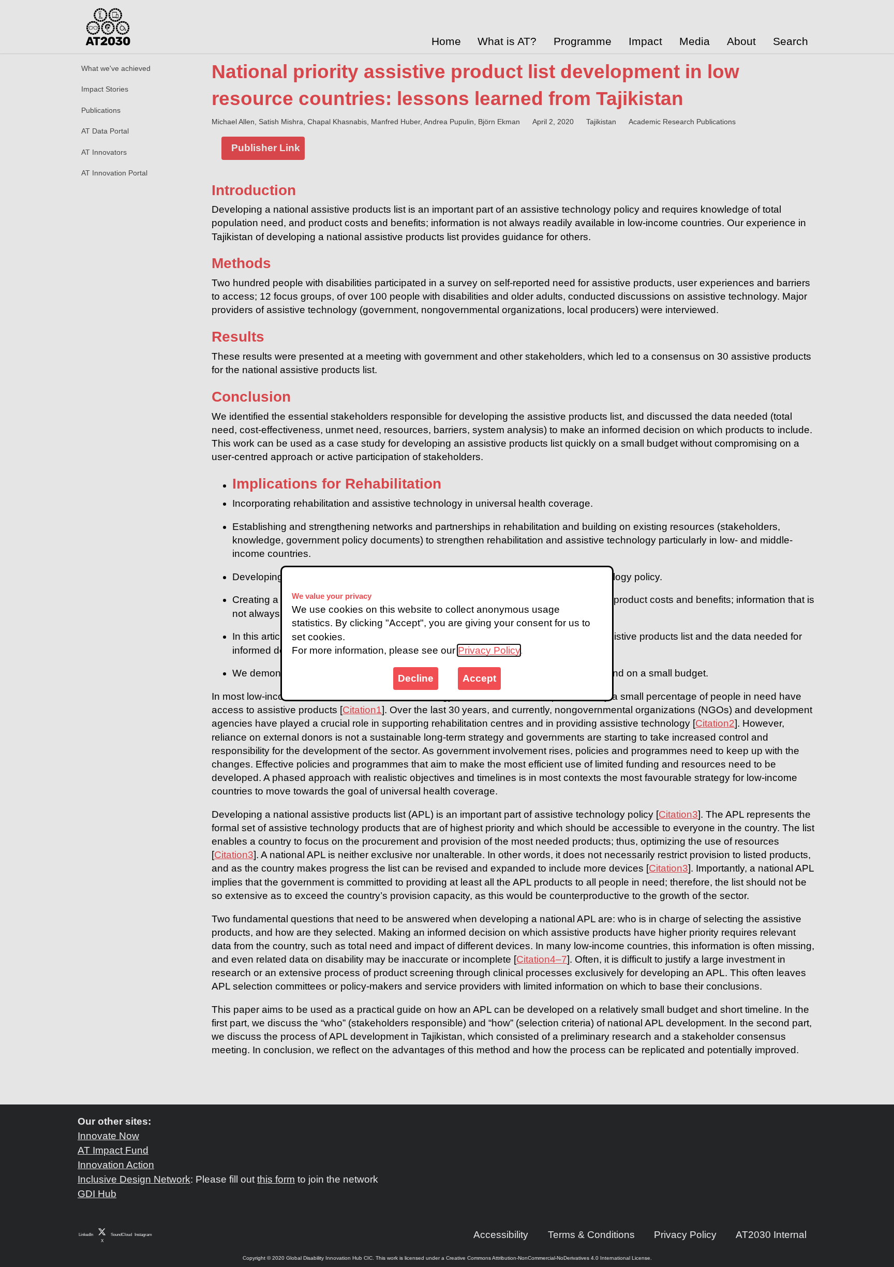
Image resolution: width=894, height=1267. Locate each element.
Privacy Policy (489, 650)
